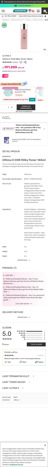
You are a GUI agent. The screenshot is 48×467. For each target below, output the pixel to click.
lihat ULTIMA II (10, 388)
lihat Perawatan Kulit (16, 376)
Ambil (32, 100)
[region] (24, 454)
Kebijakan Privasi (16, 464)
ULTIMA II (6, 56)
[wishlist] (21, 62)
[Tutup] (45, 445)
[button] (44, 10)
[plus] (12, 107)
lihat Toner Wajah (14, 382)
